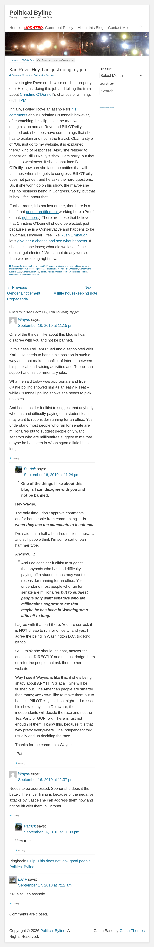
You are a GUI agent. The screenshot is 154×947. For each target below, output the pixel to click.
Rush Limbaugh (74, 235)
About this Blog (90, 27)
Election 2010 (42, 266)
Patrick (37, 75)
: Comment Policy (48, 27)
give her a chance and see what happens (52, 241)
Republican (40, 269)
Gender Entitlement (57, 266)
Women (61, 269)
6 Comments (49, 75)
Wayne (24, 319)
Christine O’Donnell (36, 94)
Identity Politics (73, 266)
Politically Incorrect (17, 269)
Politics (30, 269)
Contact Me (118, 27)
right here (30, 217)
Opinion (85, 266)
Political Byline (30, 12)
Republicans (51, 269)
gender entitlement (42, 211)
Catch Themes (132, 930)
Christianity (28, 60)
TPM (22, 100)
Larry (22, 879)
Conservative (28, 266)
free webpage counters (107, 107)
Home (14, 27)
